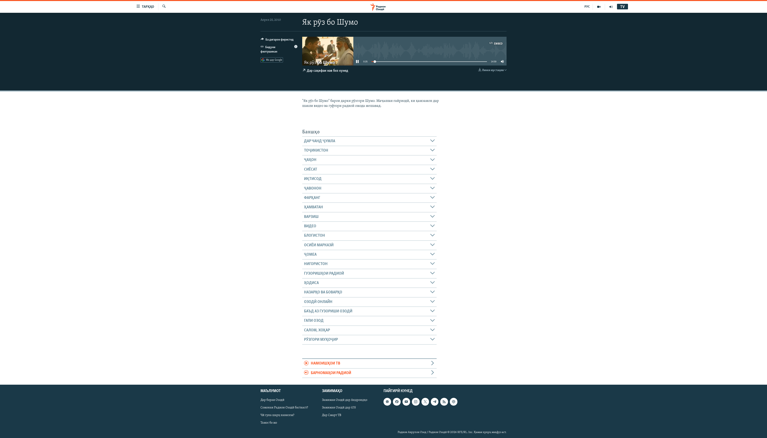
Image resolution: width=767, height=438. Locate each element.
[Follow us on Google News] (387, 401)
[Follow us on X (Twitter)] (425, 401)
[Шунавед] (611, 7)
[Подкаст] (453, 401)
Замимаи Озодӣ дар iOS (339, 407)
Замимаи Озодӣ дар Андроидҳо (344, 400)
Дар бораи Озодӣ (272, 400)
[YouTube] (599, 7)
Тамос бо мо (268, 423)
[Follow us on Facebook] (396, 401)
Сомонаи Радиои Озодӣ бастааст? (284, 407)
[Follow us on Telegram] (434, 401)
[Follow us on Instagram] (415, 401)
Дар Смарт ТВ (331, 415)
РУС (587, 6)
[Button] (277, 40)
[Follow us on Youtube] (406, 401)
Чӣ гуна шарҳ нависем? (277, 415)
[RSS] (444, 401)
